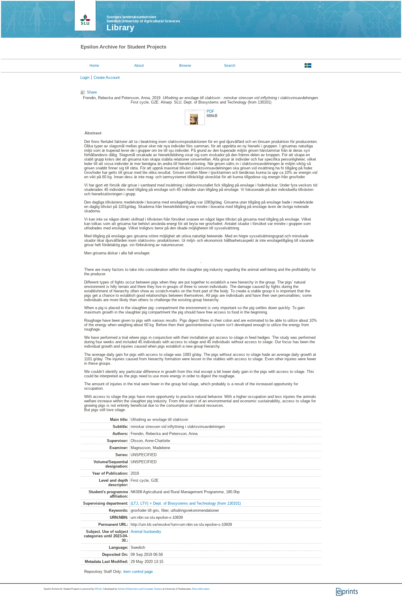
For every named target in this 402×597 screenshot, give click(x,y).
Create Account (107, 77)
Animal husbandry (146, 531)
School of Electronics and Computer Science (140, 589)
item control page (138, 571)
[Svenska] (308, 65)
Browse (185, 66)
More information (200, 589)
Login (84, 77)
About (139, 66)
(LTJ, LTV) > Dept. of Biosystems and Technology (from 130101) (186, 503)
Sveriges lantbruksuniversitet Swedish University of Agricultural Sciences (143, 19)
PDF (210, 111)
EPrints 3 (99, 589)
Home (94, 66)
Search (229, 66)
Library (120, 27)
